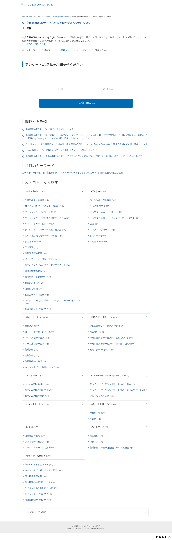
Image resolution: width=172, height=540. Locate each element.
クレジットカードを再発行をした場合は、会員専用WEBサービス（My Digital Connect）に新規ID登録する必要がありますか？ (87, 144)
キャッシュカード (87, 172)
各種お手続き (35, 191)
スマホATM (34, 375)
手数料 (39, 172)
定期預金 (118, 172)
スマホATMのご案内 (37, 396)
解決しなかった (110, 89)
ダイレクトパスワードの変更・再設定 (45, 230)
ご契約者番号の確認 (37, 200)
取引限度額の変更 (35, 253)
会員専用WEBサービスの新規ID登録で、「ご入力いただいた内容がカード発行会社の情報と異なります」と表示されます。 (85, 156)
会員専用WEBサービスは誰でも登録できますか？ (50, 129)
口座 (46, 172)
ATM (32, 172)
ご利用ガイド (100, 427)
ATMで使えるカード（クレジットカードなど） (114, 218)
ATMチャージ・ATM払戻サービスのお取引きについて (118, 390)
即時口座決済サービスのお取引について (111, 338)
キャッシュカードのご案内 (40, 447)
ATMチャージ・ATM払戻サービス (110, 375)
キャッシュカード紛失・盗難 (41, 212)
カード (25, 172)
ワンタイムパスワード (67, 172)
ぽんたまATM (99, 241)
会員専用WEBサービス (62, 17)
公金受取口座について (38, 309)
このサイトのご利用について (41, 488)
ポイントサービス (37, 404)
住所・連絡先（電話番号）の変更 (43, 235)
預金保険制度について (38, 500)
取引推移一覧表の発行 (38, 277)
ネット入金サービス (37, 338)
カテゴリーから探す (29, 17)
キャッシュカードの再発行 (40, 224)
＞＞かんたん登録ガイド (34, 44)
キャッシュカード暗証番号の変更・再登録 (47, 218)
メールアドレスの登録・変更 (41, 259)
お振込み (32, 326)
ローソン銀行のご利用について (42, 367)
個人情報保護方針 (35, 476)
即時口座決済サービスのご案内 (107, 326)
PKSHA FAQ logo (163, 537)
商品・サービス (37, 317)
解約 (110, 172)
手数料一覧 (97, 413)
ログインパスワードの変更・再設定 (44, 206)
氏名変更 (31, 247)
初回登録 (97, 332)
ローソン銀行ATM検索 (103, 200)
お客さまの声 (33, 241)
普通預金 (31, 349)
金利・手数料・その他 (104, 404)
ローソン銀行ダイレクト (39, 332)
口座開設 (102, 172)
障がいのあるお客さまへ (39, 464)
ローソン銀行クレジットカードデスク (70, 50)
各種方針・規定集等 (38, 456)
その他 (95, 419)
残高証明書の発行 (35, 271)
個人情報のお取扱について (40, 482)
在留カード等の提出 (37, 294)
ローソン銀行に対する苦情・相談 (43, 470)
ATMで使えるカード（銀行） (106, 212)
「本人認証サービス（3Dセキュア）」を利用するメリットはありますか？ (61, 150)
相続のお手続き (34, 283)
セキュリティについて (38, 494)
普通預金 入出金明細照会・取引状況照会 (111, 447)
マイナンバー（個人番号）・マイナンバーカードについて (53, 302)
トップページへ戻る (36, 512)
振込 (52, 172)
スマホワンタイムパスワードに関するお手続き (47, 265)
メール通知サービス (37, 344)
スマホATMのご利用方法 (39, 390)
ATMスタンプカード (102, 230)
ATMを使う (99, 191)
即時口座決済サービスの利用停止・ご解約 (112, 344)
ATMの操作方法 (100, 206)
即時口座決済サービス (104, 317)
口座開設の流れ (35, 436)
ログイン (96, 442)
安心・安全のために (102, 349)
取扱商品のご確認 (36, 361)
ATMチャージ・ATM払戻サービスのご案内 (112, 384)
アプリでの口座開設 (37, 442)
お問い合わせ (98, 235)
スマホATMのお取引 (37, 384)
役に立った (62, 89)
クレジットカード (45, 17)
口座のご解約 (33, 289)
